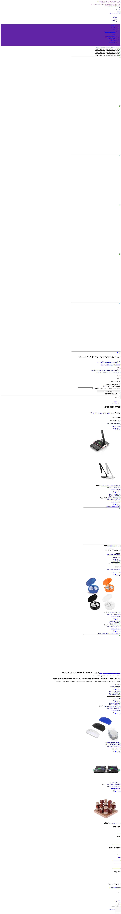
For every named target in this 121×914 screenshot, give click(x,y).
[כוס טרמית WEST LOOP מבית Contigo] (60, 652)
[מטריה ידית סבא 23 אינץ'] (60, 525)
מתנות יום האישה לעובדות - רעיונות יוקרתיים (109, 1)
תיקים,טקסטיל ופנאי (110, 36)
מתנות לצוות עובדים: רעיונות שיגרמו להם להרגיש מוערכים (105, 4)
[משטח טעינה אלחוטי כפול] (60, 768)
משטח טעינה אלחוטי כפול (113, 784)
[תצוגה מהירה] (114, 429)
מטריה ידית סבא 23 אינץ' (113, 546)
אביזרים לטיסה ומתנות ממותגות (112, 6)
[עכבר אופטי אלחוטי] (60, 729)
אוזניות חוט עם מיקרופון (114, 612)
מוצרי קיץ (113, 27)
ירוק (104, 413)
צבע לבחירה (117, 386)
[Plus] (93, 388)
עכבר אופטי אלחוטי (115, 744)
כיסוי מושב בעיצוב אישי (114, 694)
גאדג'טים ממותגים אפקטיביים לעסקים (110, 3)
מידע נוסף (114, 403)
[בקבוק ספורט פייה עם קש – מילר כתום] (95, 203)
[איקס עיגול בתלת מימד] (60, 807)
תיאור (115, 401)
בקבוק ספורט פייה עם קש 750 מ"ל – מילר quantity (107, 388)
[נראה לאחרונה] (116, 901)
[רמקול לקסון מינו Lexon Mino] (60, 703)
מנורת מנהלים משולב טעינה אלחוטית (110, 485)
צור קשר (113, 40)
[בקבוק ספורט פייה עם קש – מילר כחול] (95, 252)
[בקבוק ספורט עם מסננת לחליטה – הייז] (119, 362)
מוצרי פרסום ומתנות (110, 32)
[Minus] (76, 388)
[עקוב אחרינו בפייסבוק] (119, 12)
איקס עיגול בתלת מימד (114, 823)
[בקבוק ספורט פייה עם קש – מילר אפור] (95, 351)
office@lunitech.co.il (114, 875)
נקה (104, 386)
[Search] (116, 22)
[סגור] (119, 906)
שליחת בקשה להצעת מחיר (108, 391)
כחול (100, 413)
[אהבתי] (118, 353)
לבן (91, 413)
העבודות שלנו (112, 42)
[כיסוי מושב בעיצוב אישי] (60, 692)
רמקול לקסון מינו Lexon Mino (112, 706)
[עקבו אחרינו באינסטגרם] (118, 12)
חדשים (113, 29)
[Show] (119, 7)
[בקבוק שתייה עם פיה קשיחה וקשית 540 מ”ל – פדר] (119, 370)
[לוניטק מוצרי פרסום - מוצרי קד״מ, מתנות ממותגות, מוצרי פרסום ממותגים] (114, 13)
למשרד (113, 34)
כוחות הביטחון (111, 38)
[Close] (119, 903)
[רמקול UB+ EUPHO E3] (60, 495)
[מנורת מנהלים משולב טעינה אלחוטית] (60, 457)
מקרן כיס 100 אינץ (115, 624)
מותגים (113, 45)
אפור (108, 413)
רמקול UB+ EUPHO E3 (113, 498)
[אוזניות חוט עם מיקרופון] (60, 593)
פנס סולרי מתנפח (116, 564)
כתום (95, 413)
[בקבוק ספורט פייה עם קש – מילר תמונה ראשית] (107, 47)
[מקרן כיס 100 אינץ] (60, 622)
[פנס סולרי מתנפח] (60, 562)
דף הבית (113, 25)
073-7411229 (116, 878)
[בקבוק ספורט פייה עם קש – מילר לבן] (95, 154)
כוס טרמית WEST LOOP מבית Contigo (109, 673)
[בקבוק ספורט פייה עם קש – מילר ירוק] (95, 301)
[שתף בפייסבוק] (119, 398)
